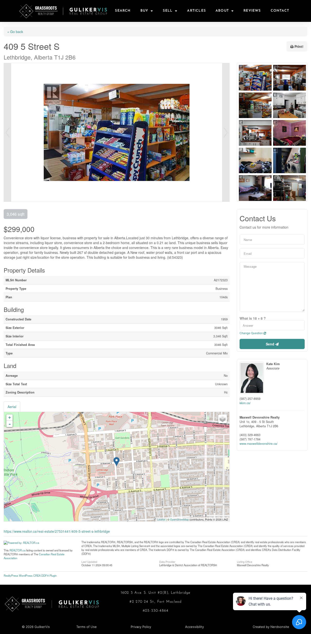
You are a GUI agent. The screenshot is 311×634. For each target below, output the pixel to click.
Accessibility (194, 627)
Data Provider (167, 561)
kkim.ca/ (245, 403)
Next (225, 132)
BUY (144, 11)
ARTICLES (196, 11)
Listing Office (244, 561)
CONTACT (280, 11)
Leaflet (161, 519)
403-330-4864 (155, 611)
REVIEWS (252, 11)
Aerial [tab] (12, 406)
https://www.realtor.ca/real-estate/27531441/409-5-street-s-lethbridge (57, 531)
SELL (168, 11)
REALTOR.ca (17, 550)
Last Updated (89, 561)
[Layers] (222, 418)
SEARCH (122, 11)
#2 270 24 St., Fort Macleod (155, 602)
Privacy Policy (141, 627)
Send (270, 344)
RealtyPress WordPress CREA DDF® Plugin (30, 575)
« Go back (15, 31)
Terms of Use (86, 627)
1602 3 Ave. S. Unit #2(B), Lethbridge (155, 593)
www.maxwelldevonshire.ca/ (259, 443)
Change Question (252, 333)
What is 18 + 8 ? (253, 318)
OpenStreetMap (179, 519)
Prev (7, 132)
